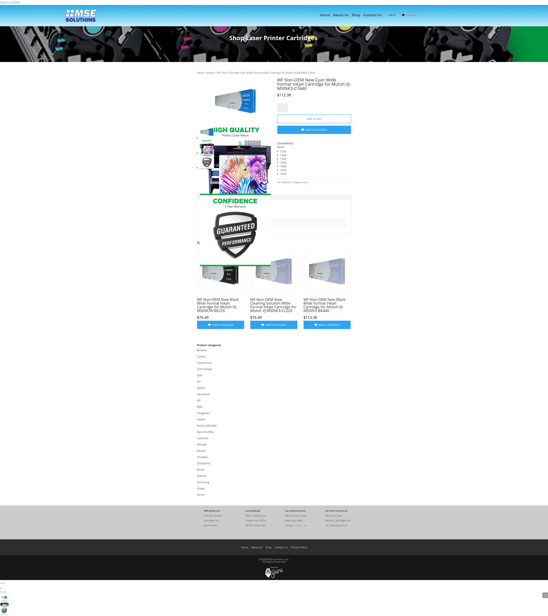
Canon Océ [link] (204, 363)
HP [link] (199, 400)
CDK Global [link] (204, 369)
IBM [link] (199, 407)
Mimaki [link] (202, 444)
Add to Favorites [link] (316, 130)
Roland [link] (201, 476)
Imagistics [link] (203, 413)
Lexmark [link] (202, 438)
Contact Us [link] (372, 15)
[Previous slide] (1, 583)
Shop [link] (356, 15)
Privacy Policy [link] (299, 547)
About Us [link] (341, 15)
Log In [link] (391, 15)
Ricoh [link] (200, 469)
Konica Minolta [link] (206, 426)
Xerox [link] (201, 495)
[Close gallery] (1, 588)
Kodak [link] (201, 419)
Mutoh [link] (210, 72)
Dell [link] (199, 375)
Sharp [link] (201, 488)
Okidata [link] (202, 457)
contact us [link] (300, 525)
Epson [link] (201, 388)
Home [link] (325, 15)
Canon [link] (201, 356)
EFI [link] (199, 382)
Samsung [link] (203, 482)
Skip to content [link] (10, 2)
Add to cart (314, 119)
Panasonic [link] (203, 463)
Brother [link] (202, 350)
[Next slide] (4, 583)
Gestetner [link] (203, 394)
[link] (81, 25)
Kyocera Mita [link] (205, 432)
